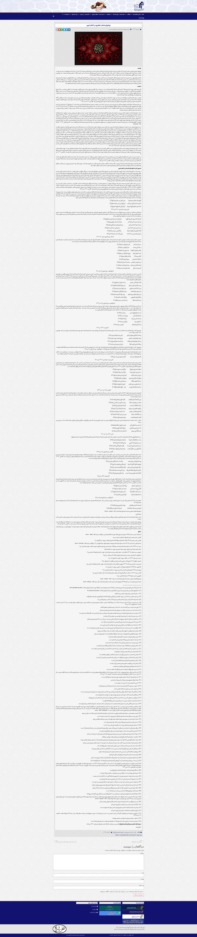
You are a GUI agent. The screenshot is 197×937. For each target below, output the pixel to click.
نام (142, 872)
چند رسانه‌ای (74, 14)
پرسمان (82, 14)
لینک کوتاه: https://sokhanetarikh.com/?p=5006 (128, 835)
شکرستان (87, 14)
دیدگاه (142, 853)
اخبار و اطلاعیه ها (137, 14)
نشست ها (101, 14)
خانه (143, 14)
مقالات (128, 14)
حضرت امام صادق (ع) (118, 832)
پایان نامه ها (115, 14)
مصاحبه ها (122, 14)
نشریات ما (66, 14)
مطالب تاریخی (95, 14)
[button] (53, 16)
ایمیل (142, 879)
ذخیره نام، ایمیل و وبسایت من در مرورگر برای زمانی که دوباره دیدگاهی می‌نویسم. (121, 891)
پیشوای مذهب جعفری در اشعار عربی (99, 25)
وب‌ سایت (141, 885)
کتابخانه (108, 14)
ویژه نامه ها (141, 18)
